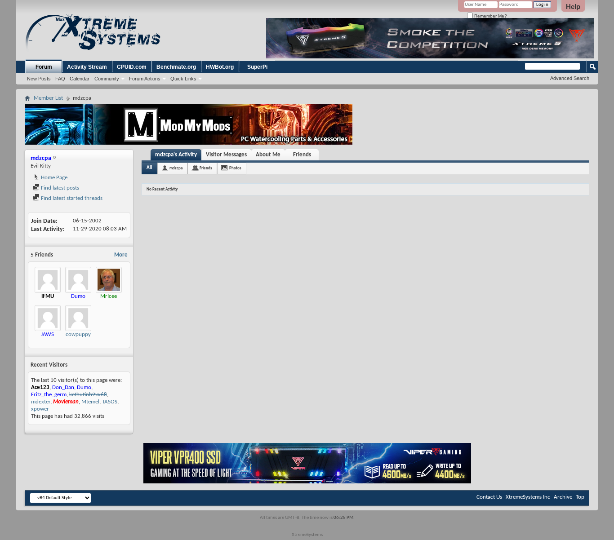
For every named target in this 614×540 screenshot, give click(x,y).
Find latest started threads (71, 198)
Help (573, 6)
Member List (48, 98)
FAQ (60, 78)
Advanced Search (569, 78)
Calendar (79, 78)
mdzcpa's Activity (176, 155)
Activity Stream (87, 67)
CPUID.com (132, 67)
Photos (235, 168)
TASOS (109, 402)
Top (580, 497)
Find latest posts (59, 188)
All (149, 167)
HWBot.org (220, 67)
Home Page (53, 178)
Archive (563, 497)
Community (106, 78)
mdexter (40, 402)
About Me (268, 155)
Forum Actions (144, 78)
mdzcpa (175, 168)
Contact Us (489, 497)
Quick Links (183, 78)
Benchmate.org (176, 67)
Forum (44, 67)
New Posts (39, 78)
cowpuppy (78, 334)
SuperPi (257, 67)
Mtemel (90, 402)
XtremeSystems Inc (528, 497)
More (121, 255)
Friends (302, 155)
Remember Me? (490, 15)
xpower (40, 409)
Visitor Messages (226, 155)
